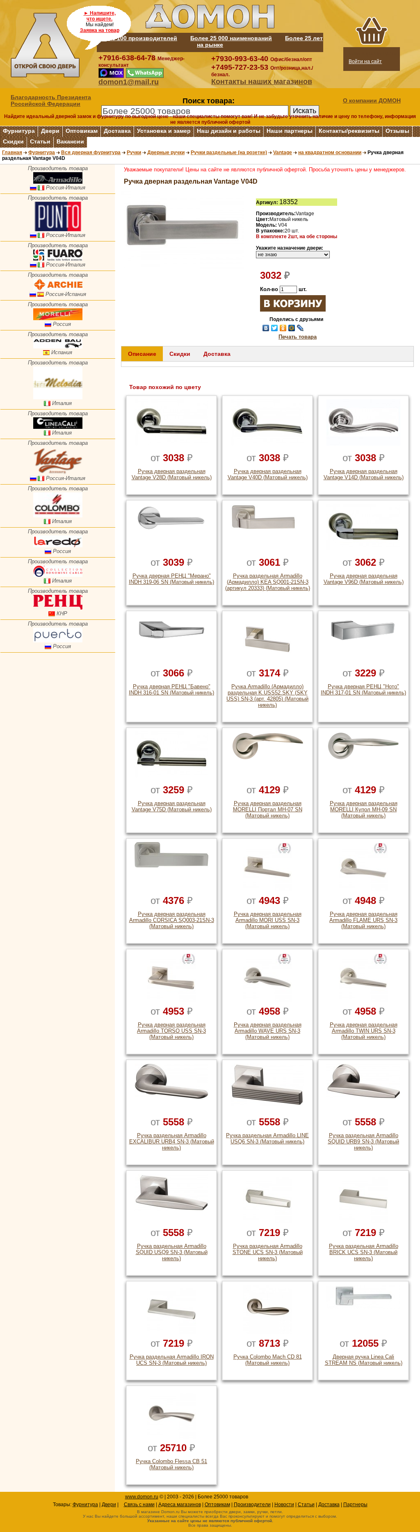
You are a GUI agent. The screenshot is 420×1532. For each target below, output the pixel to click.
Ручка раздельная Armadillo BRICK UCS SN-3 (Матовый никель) (363, 1252)
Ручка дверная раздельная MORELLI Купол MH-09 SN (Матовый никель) (363, 809)
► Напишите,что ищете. (100, 16)
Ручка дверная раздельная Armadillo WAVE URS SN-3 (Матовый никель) (267, 1031)
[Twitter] (274, 328)
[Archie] (57, 288)
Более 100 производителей (137, 38)
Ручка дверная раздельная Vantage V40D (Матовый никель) (268, 474)
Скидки (13, 141)
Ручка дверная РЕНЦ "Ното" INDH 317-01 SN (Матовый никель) (363, 689)
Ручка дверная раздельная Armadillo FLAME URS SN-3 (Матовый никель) (363, 920)
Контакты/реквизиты (349, 130)
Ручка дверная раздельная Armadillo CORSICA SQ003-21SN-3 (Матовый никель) (171, 920)
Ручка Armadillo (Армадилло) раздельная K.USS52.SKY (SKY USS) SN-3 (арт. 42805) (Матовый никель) (267, 695)
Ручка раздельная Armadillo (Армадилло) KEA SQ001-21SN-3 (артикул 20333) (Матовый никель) (267, 582)
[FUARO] (57, 259)
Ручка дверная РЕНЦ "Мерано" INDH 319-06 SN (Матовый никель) (171, 579)
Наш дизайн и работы (228, 130)
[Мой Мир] (292, 328)
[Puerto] (57, 640)
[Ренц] (57, 608)
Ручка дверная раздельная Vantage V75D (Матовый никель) (172, 806)
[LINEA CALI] (57, 427)
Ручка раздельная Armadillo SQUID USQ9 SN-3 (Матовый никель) (172, 1252)
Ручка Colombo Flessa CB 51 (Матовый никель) (171, 1464)
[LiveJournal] (300, 328)
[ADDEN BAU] (57, 347)
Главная (12, 152)
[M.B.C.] (57, 575)
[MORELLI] (57, 318)
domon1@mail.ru (128, 82)
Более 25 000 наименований (231, 38)
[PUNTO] (57, 229)
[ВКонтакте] (266, 328)
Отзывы (397, 130)
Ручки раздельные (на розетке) (229, 152)
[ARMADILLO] (57, 182)
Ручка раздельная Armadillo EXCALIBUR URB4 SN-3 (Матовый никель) (171, 1141)
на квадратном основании (329, 152)
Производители (252, 1504)
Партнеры (355, 1504)
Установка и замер (164, 130)
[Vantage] (57, 472)
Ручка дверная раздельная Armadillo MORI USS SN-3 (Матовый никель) (267, 920)
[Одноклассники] (283, 328)
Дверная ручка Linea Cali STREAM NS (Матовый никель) (363, 1360)
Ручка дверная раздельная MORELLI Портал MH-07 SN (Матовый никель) (267, 809)
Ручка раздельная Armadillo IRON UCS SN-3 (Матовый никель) (172, 1360)
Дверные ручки (166, 152)
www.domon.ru (141, 1497)
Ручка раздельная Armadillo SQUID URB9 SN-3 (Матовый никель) (363, 1141)
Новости (284, 1504)
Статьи (40, 141)
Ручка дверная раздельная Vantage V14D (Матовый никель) (364, 474)
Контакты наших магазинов (261, 81)
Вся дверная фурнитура (91, 152)
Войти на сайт (365, 61)
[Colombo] (57, 515)
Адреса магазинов (179, 1504)
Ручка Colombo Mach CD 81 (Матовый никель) (267, 1360)
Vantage (282, 152)
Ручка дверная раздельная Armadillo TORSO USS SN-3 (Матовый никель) (171, 1031)
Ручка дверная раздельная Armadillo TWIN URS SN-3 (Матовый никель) (363, 1031)
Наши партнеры (290, 130)
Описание (142, 354)
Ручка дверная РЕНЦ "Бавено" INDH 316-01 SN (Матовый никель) (171, 689)
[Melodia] (57, 397)
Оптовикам (82, 130)
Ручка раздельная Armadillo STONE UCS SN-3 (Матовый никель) (268, 1252)
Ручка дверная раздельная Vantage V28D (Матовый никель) (172, 474)
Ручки (134, 152)
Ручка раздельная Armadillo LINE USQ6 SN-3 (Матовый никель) (267, 1138)
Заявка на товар (99, 30)
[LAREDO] (57, 545)
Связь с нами (139, 1504)
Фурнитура (19, 130)
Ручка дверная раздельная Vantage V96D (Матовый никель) (364, 579)
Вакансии (70, 141)
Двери (50, 130)
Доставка (117, 130)
